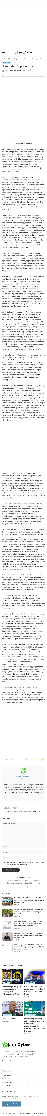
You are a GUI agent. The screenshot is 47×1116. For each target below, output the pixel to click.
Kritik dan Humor (8, 1019)
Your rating (6, 819)
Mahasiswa (30, 1014)
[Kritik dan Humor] (12, 1008)
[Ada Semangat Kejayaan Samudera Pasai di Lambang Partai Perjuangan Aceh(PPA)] (12, 976)
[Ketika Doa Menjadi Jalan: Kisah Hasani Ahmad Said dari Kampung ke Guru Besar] (34, 976)
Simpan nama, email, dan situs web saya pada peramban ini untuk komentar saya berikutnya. (24, 863)
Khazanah (6, 62)
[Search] (44, 52)
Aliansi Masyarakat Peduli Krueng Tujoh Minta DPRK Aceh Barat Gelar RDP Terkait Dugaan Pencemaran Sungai (29, 923)
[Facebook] (26, 760)
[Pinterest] (25, 887)
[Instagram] (27, 887)
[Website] (42, 797)
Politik (6, 982)
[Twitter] (32, 760)
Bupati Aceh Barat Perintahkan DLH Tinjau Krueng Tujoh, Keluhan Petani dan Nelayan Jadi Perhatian (29, 900)
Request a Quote (11, 1104)
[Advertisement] (23, 24)
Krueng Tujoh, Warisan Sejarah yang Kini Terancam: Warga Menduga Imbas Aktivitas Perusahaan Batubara (29, 947)
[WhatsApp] (37, 760)
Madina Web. (40, 1113)
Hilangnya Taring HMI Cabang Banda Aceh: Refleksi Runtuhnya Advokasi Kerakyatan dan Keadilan (29, 935)
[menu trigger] (4, 52)
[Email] (42, 760)
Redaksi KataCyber (15, 70)
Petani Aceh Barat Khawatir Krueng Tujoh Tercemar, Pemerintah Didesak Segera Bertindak (28, 912)
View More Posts (23, 779)
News (6, 980)
